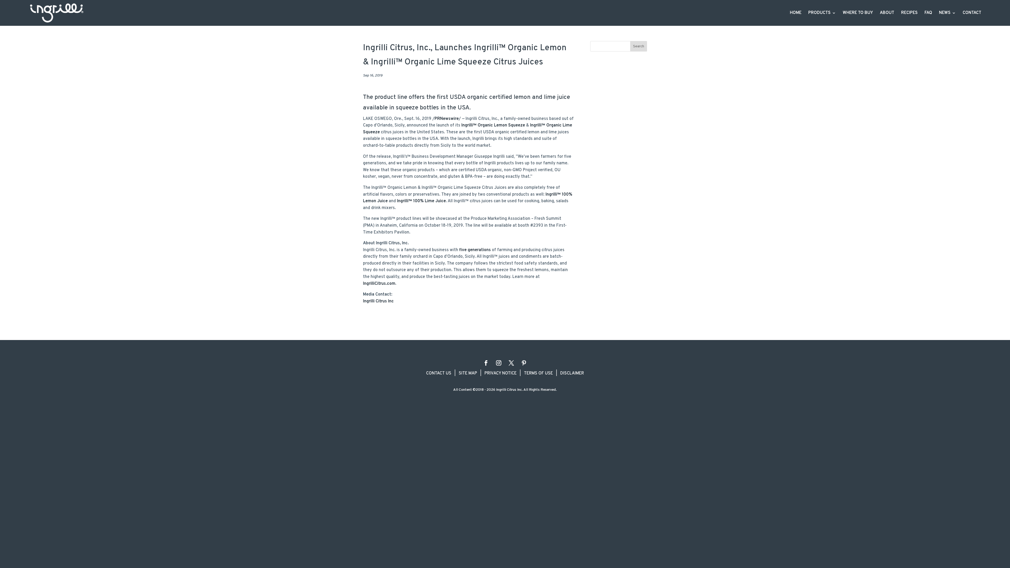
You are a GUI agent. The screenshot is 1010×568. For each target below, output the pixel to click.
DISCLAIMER (572, 373)
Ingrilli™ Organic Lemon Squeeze (493, 125)
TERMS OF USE (538, 373)
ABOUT (887, 13)
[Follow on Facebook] (486, 363)
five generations (475, 250)
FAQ (928, 13)
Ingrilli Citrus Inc (378, 301)
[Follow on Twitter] (511, 363)
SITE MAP (468, 373)
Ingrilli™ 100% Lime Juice (421, 201)
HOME (795, 13)
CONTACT (972, 13)
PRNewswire (447, 118)
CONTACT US (438, 373)
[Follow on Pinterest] (524, 363)
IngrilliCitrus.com (379, 283)
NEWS (945, 13)
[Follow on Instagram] (498, 363)
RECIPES (909, 13)
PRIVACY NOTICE (500, 373)
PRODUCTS (819, 13)
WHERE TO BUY (858, 13)
